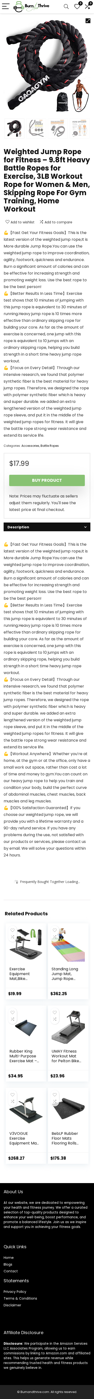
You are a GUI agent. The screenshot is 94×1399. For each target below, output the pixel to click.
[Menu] (6, 6)
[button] (88, 20)
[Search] (66, 6)
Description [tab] (18, 527)
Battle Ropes (49, 446)
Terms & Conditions (20, 1298)
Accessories (30, 446)
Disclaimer (12, 1305)
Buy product (47, 480)
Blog (7, 1264)
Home (9, 1257)
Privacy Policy (15, 1291)
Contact (11, 1271)
